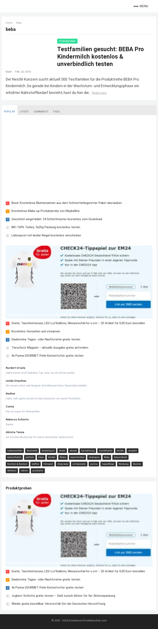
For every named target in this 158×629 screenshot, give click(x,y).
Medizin (11, 470)
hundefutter (105, 450)
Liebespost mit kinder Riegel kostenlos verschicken (46, 235)
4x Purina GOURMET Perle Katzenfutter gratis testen (48, 355)
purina (94, 464)
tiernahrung (87, 450)
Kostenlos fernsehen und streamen (36, 331)
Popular (9, 111)
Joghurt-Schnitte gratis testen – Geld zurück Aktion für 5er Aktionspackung (63, 596)
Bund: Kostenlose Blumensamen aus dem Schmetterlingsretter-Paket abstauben (67, 203)
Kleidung (124, 464)
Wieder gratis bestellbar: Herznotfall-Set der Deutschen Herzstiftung (58, 604)
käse (41, 457)
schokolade (79, 464)
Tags (56, 111)
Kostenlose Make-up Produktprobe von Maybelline (46, 211)
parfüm (30, 457)
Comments (41, 111)
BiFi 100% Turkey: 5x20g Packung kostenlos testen (46, 227)
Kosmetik (32, 450)
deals (62, 450)
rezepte (132, 450)
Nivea (63, 457)
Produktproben (67, 41)
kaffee (35, 464)
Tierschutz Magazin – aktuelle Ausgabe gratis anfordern (50, 347)
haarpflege (108, 464)
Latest (24, 111)
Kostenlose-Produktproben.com (88, 620)
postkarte (38, 470)
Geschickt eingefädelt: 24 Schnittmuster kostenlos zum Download (57, 219)
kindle (120, 450)
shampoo (94, 457)
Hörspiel (48, 464)
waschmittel (77, 457)
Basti (9, 71)
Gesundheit (120, 457)
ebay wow (62, 464)
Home (9, 22)
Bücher (137, 464)
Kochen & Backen (17, 464)
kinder (51, 457)
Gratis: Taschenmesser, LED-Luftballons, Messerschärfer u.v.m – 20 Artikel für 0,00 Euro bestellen (78, 323)
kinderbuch (48, 450)
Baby (106, 457)
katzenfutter (14, 457)
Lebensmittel (14, 450)
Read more (99, 93)
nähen (24, 470)
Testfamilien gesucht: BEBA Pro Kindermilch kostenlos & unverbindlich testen (100, 56)
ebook (73, 450)
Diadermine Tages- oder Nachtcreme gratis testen (46, 339)
